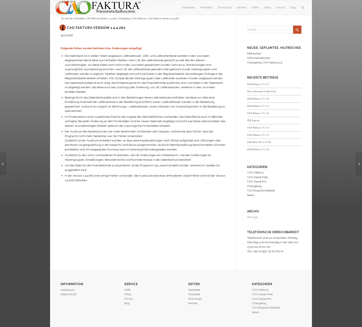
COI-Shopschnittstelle (261, 190)
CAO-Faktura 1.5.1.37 (258, 84)
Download (195, 298)
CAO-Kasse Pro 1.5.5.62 (259, 141)
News (251, 195)
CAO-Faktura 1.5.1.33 (258, 127)
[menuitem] (188, 7)
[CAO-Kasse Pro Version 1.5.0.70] (3, 163)
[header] (109, 7)
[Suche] (303, 7)
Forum (128, 298)
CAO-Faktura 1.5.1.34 (258, 113)
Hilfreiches (254, 53)
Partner (193, 303)
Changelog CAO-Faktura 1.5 (264, 62)
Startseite (194, 289)
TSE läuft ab (253, 120)
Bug (127, 303)
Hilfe (127, 289)
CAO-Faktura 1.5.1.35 (258, 105)
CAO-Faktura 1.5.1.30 (258, 149)
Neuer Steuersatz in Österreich (261, 91)
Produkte (194, 294)
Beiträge (252, 217)
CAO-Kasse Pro (256, 181)
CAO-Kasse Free (257, 177)
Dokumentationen (258, 57)
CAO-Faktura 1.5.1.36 (258, 98)
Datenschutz (68, 294)
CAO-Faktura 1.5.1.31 (258, 134)
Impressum (68, 289)
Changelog (254, 186)
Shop (127, 294)
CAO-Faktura (255, 172)
